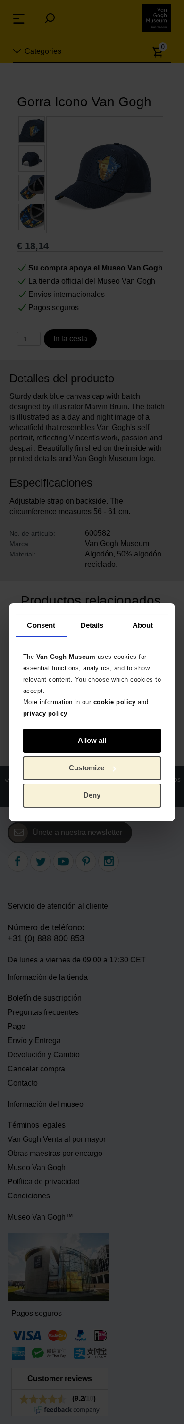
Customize (86, 768)
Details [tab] (92, 625)
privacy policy (45, 712)
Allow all (92, 740)
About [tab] (143, 625)
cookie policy (114, 701)
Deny (92, 795)
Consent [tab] (41, 625)
